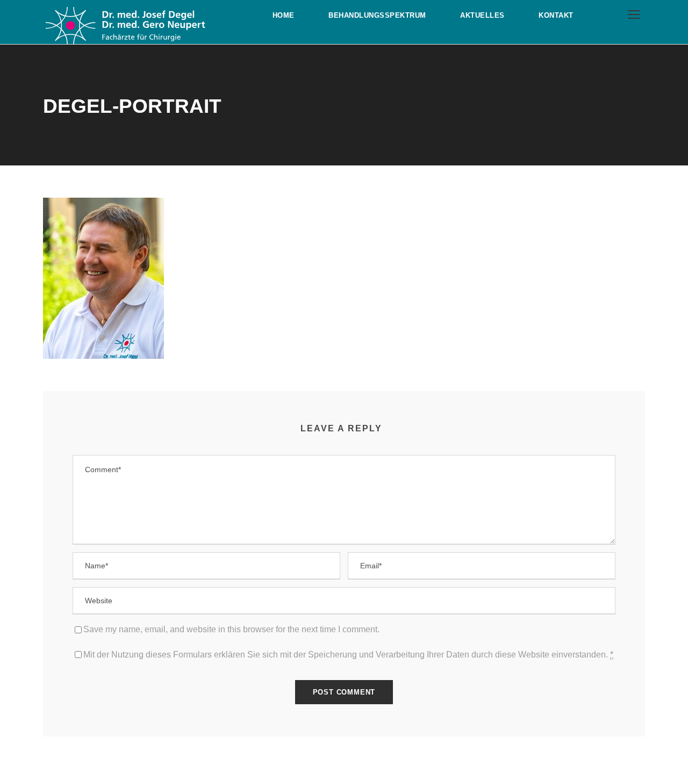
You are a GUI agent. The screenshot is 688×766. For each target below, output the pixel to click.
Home (284, 15)
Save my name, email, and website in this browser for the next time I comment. (231, 629)
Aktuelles (482, 15)
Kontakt (556, 15)
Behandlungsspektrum (377, 15)
